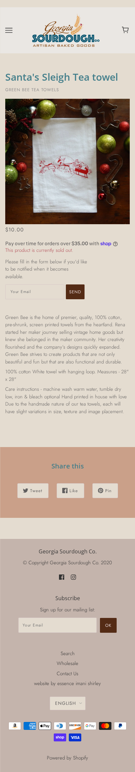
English (65, 703)
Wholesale (67, 663)
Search (68, 653)
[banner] (66, 29)
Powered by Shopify (67, 757)
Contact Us (67, 673)
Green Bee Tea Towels (32, 90)
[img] (62, 577)
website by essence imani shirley (67, 683)
